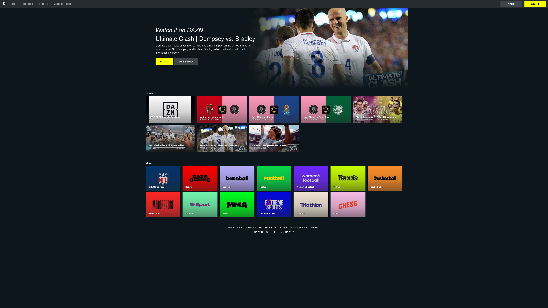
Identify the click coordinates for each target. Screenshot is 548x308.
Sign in (511, 4)
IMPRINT (315, 227)
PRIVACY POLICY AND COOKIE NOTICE (286, 227)
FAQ (239, 227)
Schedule (27, 4)
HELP (231, 227)
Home (12, 4)
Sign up (535, 4)
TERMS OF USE (253, 227)
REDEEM (277, 232)
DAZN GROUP (262, 232)
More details (62, 4)
